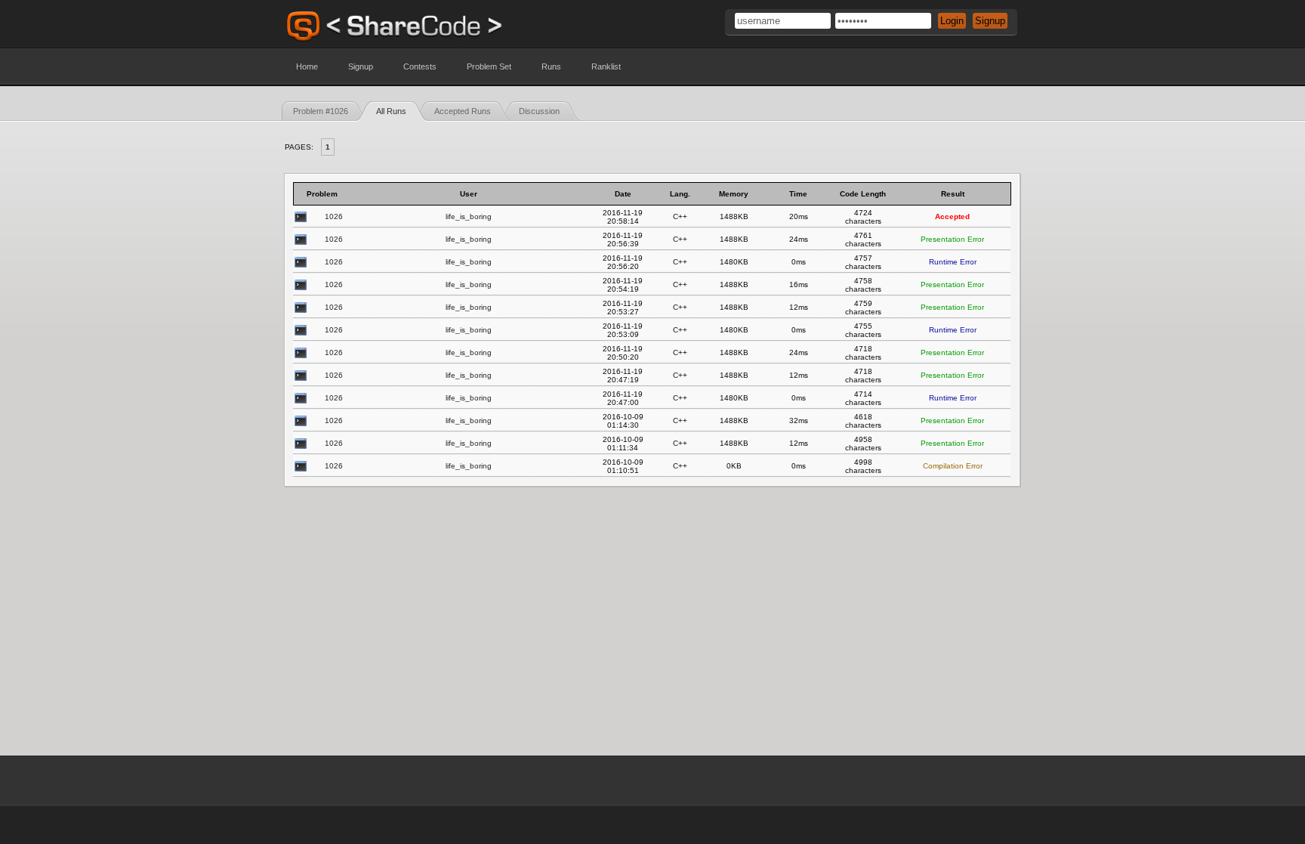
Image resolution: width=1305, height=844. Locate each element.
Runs (551, 66)
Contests (420, 66)
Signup (360, 66)
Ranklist (606, 66)
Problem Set (489, 66)
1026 (334, 216)
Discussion (539, 111)
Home (307, 66)
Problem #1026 (320, 111)
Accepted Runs (462, 111)
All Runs (391, 111)
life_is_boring (469, 216)
